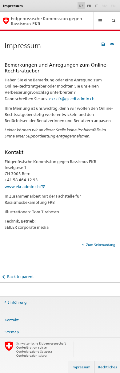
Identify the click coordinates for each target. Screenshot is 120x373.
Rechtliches (107, 367)
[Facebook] (7, 254)
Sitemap (12, 332)
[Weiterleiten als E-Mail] (112, 44)
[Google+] (16, 254)
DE (81, 5)
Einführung (16, 302)
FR (89, 5)
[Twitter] (13, 254)
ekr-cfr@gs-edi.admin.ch (71, 98)
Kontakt (12, 320)
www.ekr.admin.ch (22, 186)
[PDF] (104, 44)
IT (96, 5)
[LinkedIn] (25, 254)
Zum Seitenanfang (100, 245)
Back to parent (20, 276)
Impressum (80, 367)
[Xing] (20, 254)
